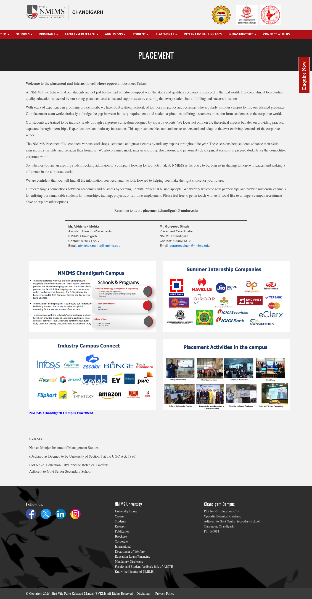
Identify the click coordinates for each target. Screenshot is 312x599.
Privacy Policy (164, 593)
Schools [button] (23, 34)
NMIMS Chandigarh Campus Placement (61, 412)
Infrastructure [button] (241, 34)
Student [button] (139, 34)
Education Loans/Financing (132, 556)
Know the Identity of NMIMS (134, 571)
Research (120, 526)
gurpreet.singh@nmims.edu (189, 245)
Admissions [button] (114, 34)
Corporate (121, 541)
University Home (126, 511)
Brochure (121, 536)
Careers (119, 516)
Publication (122, 531)
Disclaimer (144, 593)
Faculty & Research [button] (80, 34)
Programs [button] (47, 34)
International (123, 546)
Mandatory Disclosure (129, 561)
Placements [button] (165, 34)
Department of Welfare (130, 551)
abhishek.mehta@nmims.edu (99, 245)
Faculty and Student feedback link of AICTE (144, 566)
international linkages (203, 34)
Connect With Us (276, 34)
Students (120, 521)
